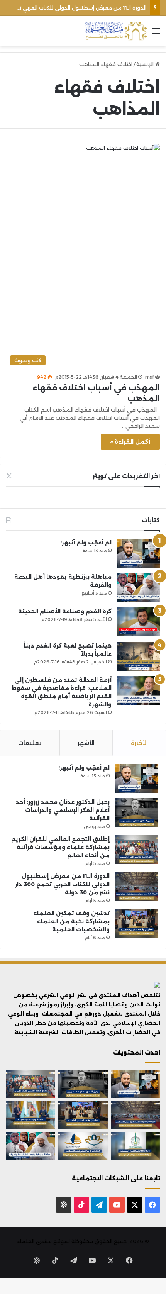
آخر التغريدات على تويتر (126, 476)
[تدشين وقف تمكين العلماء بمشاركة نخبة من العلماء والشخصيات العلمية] (136, 923)
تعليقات (29, 742)
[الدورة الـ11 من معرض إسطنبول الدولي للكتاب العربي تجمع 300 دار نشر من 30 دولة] (136, 886)
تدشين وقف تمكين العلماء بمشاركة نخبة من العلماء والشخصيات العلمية (71, 921)
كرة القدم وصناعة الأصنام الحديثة (65, 611)
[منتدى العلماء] (116, 31)
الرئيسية (145, 64)
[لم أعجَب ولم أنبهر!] (138, 553)
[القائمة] (156, 33)
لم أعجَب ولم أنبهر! (86, 542)
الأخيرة (139, 742)
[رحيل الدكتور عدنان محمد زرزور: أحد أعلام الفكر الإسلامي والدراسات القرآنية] (136, 812)
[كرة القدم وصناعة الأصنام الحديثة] (138, 621)
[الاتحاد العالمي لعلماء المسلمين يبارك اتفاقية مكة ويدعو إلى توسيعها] (135, 1146)
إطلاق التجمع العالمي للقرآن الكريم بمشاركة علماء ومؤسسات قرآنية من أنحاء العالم (60, 847)
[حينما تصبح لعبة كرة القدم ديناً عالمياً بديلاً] (138, 656)
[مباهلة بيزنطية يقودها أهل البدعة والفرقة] (138, 587)
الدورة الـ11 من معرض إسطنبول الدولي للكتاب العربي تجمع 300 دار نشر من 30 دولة (62, 884)
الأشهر (86, 742)
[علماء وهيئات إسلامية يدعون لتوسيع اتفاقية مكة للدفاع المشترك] (30, 1115)
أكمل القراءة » (130, 441)
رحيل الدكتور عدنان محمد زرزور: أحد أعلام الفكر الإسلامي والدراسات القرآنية (63, 810)
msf (149, 377)
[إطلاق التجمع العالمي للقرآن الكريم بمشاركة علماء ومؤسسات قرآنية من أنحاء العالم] (136, 849)
